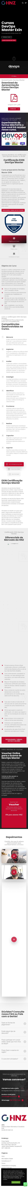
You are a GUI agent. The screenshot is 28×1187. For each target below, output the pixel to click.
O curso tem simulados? (10, 1059)
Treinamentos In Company (9, 1165)
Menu (14, 76)
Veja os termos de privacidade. (11, 1176)
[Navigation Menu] (26, 3)
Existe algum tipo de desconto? (8, 1032)
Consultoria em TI (6, 1161)
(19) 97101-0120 (15, 1100)
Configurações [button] (7, 1182)
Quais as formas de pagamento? (8, 1024)
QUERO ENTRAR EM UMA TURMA (9, 40)
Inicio (3, 1156)
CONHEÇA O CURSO (7, 37)
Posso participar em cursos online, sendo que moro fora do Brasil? (11, 1042)
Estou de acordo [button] (15, 1182)
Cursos (3, 1163)
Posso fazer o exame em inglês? (10, 1051)
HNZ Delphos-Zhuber (7, 1158)
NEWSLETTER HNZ (7, 1168)
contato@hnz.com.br (9, 1096)
